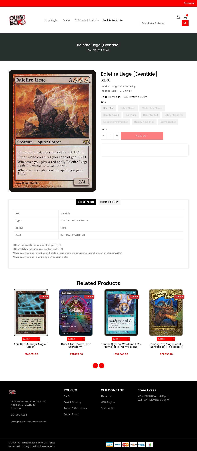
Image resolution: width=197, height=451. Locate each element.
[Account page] (178, 17)
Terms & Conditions (75, 408)
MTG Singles (108, 402)
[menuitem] (51, 20)
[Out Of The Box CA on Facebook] (5, 3)
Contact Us (107, 408)
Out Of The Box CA (98, 49)
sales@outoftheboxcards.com (28, 421)
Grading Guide (138, 96)
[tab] (86, 202)
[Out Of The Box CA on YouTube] (16, 3)
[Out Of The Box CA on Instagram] (10, 3)
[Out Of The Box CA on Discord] (22, 3)
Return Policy (71, 414)
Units (104, 129)
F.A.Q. (67, 396)
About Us (106, 396)
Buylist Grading (72, 402)
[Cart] (185, 17)
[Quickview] (13, 355)
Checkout (189, 3)
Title (103, 102)
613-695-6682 (19, 414)
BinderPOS (48, 446)
